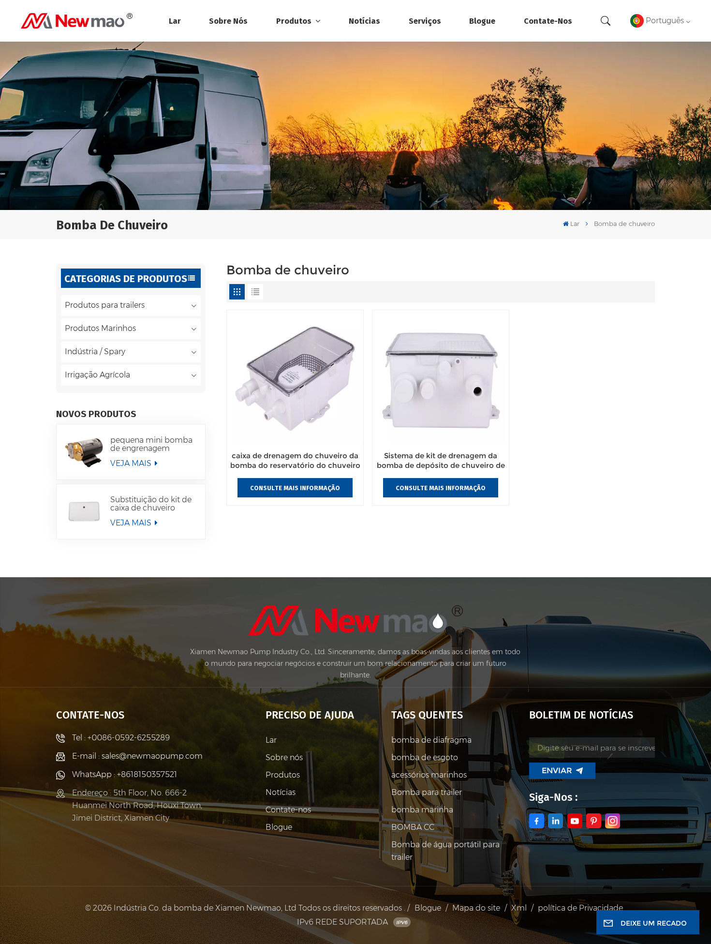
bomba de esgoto (424, 757)
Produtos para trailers (105, 305)
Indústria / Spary (95, 351)
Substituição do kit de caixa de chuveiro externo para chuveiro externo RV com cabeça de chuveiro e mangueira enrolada (151, 503)
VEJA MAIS (131, 463)
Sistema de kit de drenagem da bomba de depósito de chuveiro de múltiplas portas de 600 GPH (441, 461)
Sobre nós (228, 21)
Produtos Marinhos (100, 328)
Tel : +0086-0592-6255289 (121, 737)
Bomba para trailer (426, 792)
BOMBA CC (412, 827)
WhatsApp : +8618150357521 (124, 774)
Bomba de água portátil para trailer (445, 851)
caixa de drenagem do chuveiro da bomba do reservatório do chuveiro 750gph (295, 461)
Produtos (294, 21)
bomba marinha (422, 809)
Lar (175, 21)
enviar (557, 770)
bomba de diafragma (431, 740)
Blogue (482, 21)
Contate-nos (548, 21)
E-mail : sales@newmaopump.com (137, 756)
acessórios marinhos (429, 774)
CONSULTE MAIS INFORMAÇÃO (295, 488)
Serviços (425, 21)
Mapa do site (476, 908)
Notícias (364, 21)
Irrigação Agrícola (97, 374)
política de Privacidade (580, 908)
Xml (519, 908)
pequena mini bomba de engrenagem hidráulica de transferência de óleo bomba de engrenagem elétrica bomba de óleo (151, 444)
